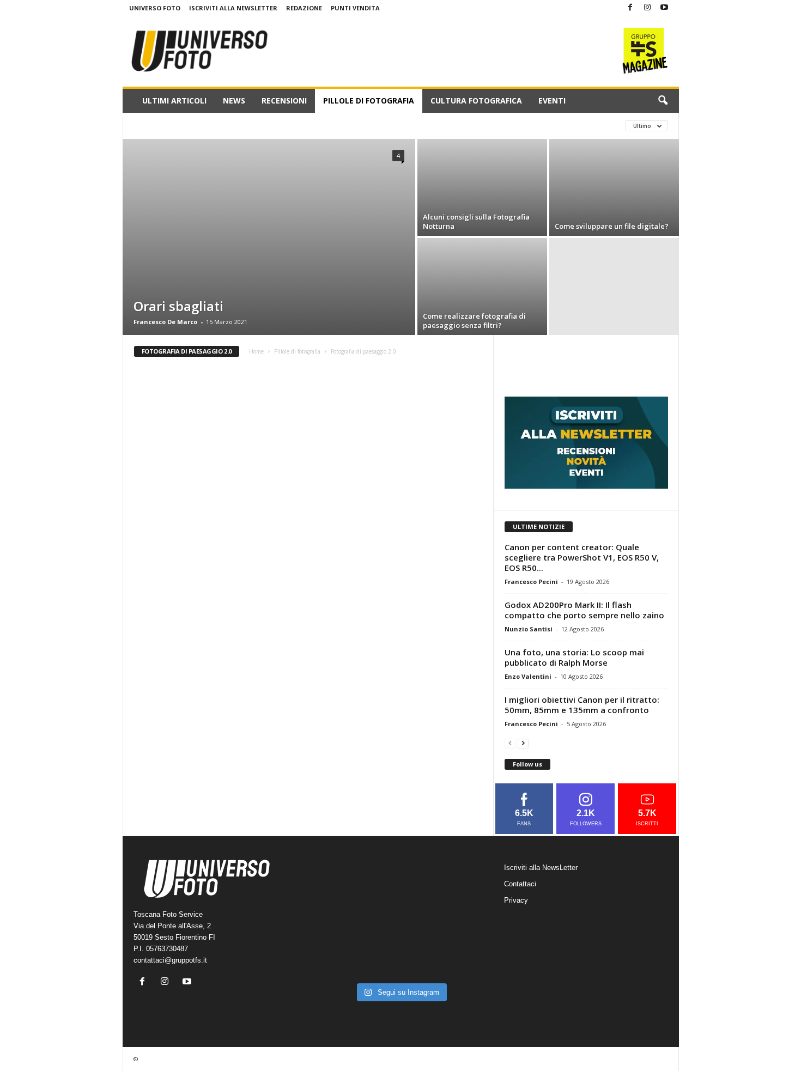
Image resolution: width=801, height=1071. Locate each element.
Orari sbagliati (178, 306)
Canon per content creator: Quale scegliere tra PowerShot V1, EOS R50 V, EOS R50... (582, 557)
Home (256, 351)
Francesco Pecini (531, 581)
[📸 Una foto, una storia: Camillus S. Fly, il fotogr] (457, 892)
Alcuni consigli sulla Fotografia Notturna (476, 221)
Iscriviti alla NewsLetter (233, 8)
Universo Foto (154, 8)
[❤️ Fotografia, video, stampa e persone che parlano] (457, 925)
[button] (663, 101)
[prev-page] (510, 743)
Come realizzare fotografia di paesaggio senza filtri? (474, 320)
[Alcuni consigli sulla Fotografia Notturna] (482, 187)
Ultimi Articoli (174, 100)
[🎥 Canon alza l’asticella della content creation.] (400, 925)
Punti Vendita (355, 8)
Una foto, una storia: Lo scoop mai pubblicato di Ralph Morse (574, 657)
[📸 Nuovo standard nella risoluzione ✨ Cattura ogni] (344, 925)
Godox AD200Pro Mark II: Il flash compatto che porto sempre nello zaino (584, 609)
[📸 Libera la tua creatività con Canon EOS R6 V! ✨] (344, 892)
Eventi (552, 100)
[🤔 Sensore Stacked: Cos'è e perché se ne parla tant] (344, 960)
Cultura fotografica (476, 100)
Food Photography (251, 125)
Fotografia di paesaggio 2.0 (350, 125)
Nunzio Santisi (529, 629)
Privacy (516, 900)
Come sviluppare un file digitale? (612, 226)
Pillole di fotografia (368, 100)
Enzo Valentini (528, 676)
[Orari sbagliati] (269, 237)
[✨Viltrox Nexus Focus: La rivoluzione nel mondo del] (457, 960)
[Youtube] (664, 8)
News (234, 100)
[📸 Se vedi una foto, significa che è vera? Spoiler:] (400, 960)
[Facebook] (630, 8)
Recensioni (284, 100)
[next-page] (523, 743)
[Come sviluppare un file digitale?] (614, 187)
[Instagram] (647, 8)
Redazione (304, 8)
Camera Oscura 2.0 (168, 125)
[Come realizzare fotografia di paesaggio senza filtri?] (482, 286)
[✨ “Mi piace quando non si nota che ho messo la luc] (400, 892)
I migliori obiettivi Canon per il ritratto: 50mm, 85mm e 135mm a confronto (582, 704)
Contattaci (520, 884)
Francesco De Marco (165, 322)
